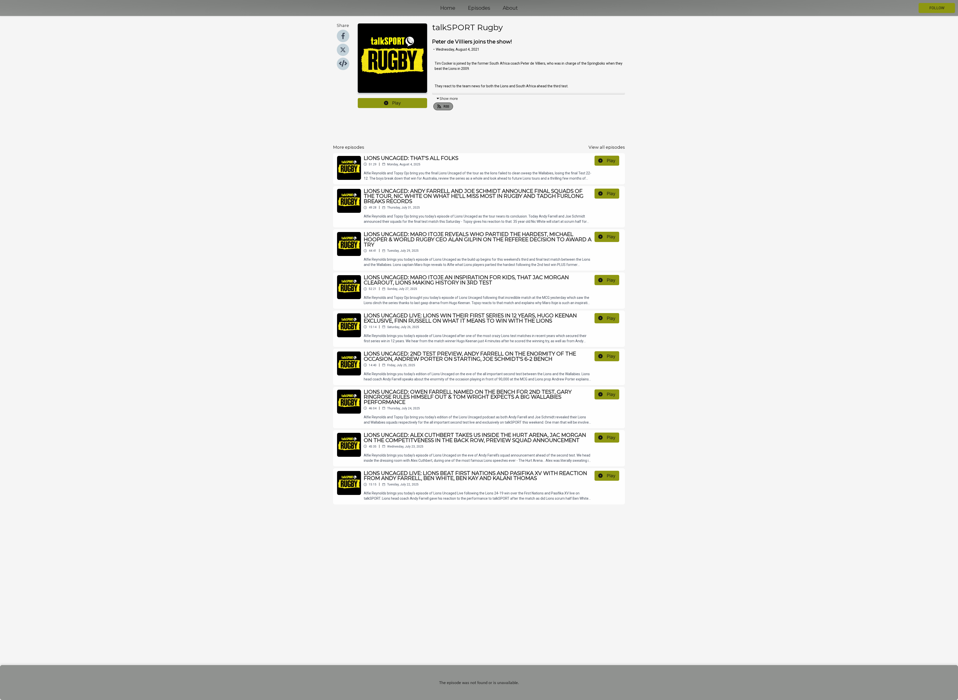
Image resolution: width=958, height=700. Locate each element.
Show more (449, 98)
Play (396, 103)
